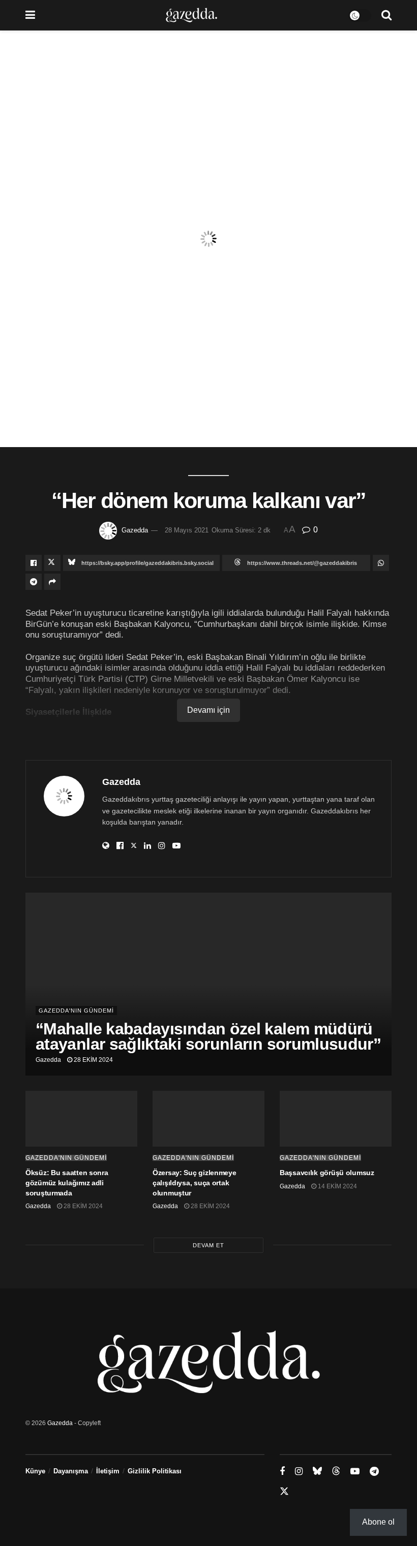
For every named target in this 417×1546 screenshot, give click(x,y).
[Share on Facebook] (33, 563)
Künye (35, 1471)
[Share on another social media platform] (52, 582)
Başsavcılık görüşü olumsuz (327, 1173)
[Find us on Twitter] (284, 1492)
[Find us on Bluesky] (317, 1471)
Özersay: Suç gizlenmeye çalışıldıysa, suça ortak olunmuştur (194, 1182)
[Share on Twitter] (52, 563)
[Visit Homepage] (191, 15)
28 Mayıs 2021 (186, 530)
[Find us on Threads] (336, 1471)
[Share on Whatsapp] (381, 563)
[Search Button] (386, 15)
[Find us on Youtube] (355, 1471)
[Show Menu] (30, 15)
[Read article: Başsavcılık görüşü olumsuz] (336, 1119)
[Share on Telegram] (33, 582)
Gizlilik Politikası (155, 1471)
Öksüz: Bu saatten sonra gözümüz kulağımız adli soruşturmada (66, 1182)
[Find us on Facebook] (282, 1471)
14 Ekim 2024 (336, 1186)
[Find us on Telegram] (374, 1471)
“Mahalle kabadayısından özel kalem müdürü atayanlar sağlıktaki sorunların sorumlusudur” (208, 1036)
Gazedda (135, 530)
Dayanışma (70, 1471)
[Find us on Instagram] (299, 1471)
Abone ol (378, 1522)
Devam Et (208, 1245)
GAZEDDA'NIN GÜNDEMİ (76, 1010)
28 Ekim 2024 (92, 1059)
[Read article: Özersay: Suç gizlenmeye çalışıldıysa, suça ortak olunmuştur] (208, 1119)
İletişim (108, 1471)
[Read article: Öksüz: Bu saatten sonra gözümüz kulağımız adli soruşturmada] (81, 1119)
